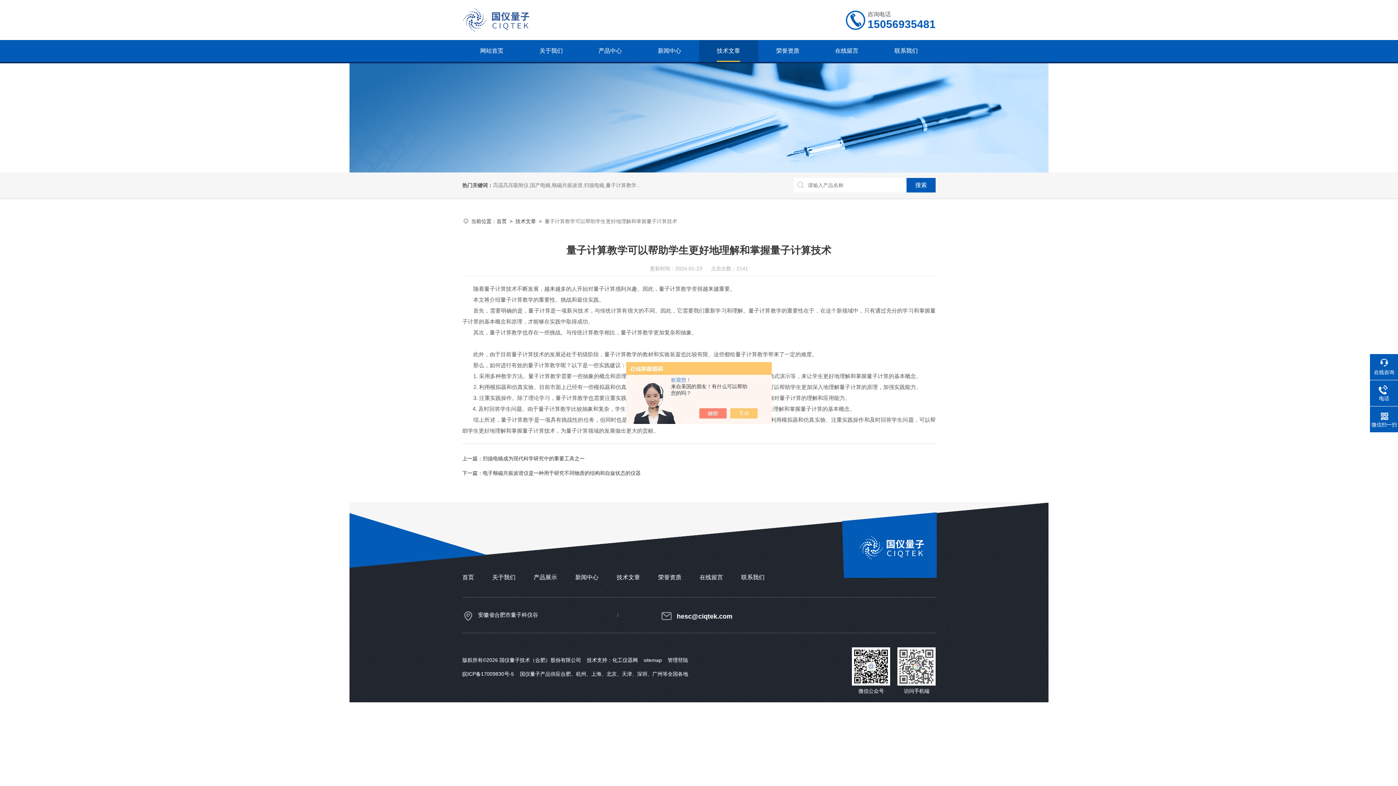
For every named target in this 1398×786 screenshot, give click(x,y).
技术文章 (728, 51)
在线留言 (846, 51)
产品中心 (610, 51)
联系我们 (906, 51)
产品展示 (545, 577)
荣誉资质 (787, 51)
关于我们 (551, 51)
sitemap (653, 660)
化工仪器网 (625, 660)
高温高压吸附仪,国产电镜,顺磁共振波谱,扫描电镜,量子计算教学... (567, 185)
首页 (502, 221)
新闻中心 (669, 51)
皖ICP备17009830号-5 (488, 674)
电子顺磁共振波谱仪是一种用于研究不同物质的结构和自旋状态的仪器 (562, 473)
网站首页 (491, 51)
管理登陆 (678, 660)
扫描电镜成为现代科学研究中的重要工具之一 (534, 458)
